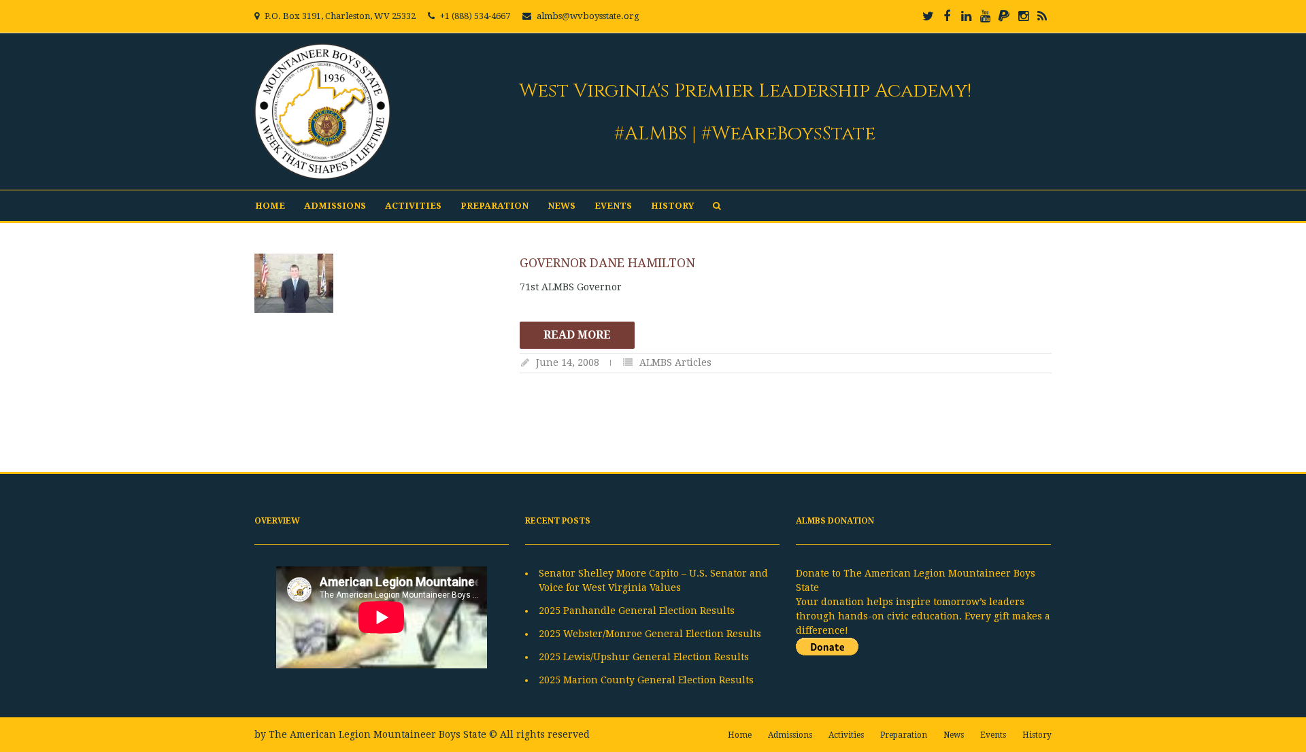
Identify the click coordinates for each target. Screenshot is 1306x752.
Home (270, 206)
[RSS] (1042, 16)
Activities (413, 206)
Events (613, 206)
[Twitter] (928, 16)
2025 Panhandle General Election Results (637, 610)
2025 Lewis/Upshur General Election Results (644, 656)
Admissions (335, 206)
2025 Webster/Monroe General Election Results (650, 633)
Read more (577, 334)
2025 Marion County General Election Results (646, 679)
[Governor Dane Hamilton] (380, 283)
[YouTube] (985, 16)
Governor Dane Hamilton (607, 263)
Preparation (495, 206)
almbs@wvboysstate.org (588, 16)
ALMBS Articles (675, 362)
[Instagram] (1023, 16)
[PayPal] (1004, 16)
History (672, 206)
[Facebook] (947, 16)
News (561, 206)
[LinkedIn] (966, 16)
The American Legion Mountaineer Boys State (377, 734)
